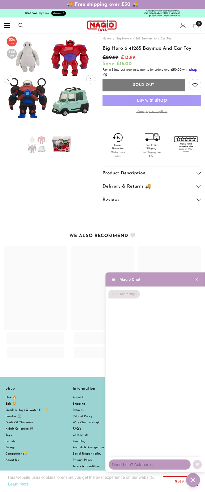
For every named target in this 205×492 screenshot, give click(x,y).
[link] (35, 341)
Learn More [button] (18, 484)
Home (106, 38)
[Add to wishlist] (195, 85)
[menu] (7, 25)
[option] (49, 79)
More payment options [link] (152, 111)
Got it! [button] (180, 481)
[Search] (21, 25)
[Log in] (183, 25)
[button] (8, 79)
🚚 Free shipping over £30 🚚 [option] (102, 4)
